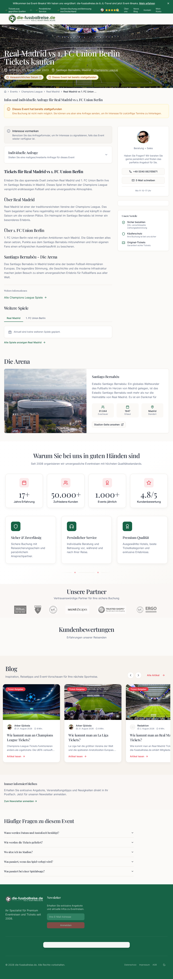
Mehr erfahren (147, 3)
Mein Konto (158, 10)
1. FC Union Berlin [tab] (35, 318)
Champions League (105, 70)
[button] (24, 77)
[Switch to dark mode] (164, 964)
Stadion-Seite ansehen (107, 424)
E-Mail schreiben (145, 180)
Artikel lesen (14, 756)
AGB (155, 964)
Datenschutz (130, 964)
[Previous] (130, 675)
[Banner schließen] (168, 3)
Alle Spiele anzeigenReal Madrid (23, 342)
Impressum (144, 964)
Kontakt (147, 10)
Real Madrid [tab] (13, 318)
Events (14, 91)
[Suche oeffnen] (118, 10)
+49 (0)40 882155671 (145, 171)
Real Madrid (53, 91)
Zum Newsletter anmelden (19, 801)
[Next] (138, 675)
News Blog (136, 10)
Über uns (126, 10)
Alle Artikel (153, 675)
